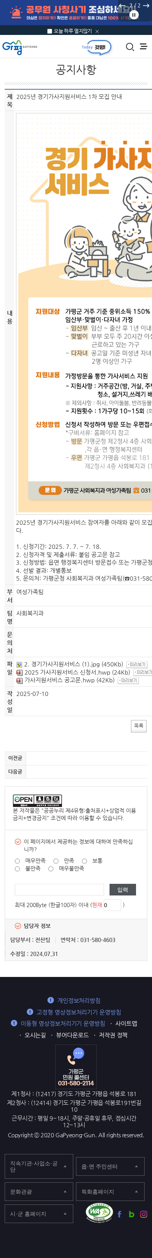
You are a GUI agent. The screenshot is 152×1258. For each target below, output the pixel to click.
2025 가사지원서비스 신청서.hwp (67, 672)
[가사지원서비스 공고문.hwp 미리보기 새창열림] (129, 680)
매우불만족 (71, 868)
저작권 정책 (113, 1035)
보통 (97, 860)
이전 (122, 5)
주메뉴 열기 (143, 46)
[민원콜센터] (76, 1066)
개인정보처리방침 (79, 1000)
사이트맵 (126, 1023)
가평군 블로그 (131, 1214)
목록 (138, 726)
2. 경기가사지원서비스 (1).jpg (62, 664)
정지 (134, 14)
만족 (69, 860)
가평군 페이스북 (119, 1214)
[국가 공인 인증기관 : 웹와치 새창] (99, 1213)
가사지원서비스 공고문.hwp (60, 680)
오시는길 (35, 1035)
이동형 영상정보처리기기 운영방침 (63, 1023)
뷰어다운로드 (72, 1035)
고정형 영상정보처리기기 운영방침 (79, 1012)
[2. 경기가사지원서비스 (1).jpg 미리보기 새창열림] (138, 664)
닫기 (97, 31)
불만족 (33, 868)
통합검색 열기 (130, 47)
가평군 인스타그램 (143, 1214)
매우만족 (35, 860)
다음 (145, 5)
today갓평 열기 (96, 47)
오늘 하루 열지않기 (73, 31)
